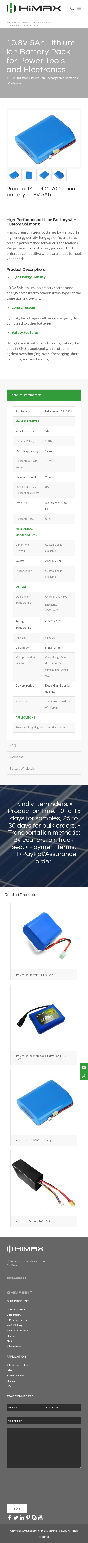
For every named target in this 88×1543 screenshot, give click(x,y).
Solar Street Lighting (17, 1364)
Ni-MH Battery (15, 1325)
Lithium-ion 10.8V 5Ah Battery (33, 1140)
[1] (28, 175)
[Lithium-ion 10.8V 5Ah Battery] (44, 1102)
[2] (43, 175)
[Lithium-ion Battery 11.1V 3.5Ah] (44, 936)
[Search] (70, 8)
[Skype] (34, 1517)
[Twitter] (16, 1517)
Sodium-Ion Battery (17, 1330)
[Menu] (79, 8)
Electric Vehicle (15, 1375)
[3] (59, 175)
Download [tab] (17, 757)
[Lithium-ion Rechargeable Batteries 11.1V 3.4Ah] (44, 1018)
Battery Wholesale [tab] (22, 768)
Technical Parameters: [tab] (25, 395)
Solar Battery (14, 1346)
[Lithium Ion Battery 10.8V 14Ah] (44, 1183)
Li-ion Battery (14, 1314)
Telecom (11, 1370)
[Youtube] (40, 1517)
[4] (44, 138)
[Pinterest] (28, 1517)
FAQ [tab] (13, 745)
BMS (9, 1341)
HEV (9, 1386)
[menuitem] (70, 8)
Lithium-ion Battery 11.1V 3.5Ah (34, 974)
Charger (11, 1335)
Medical (11, 1380)
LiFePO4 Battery (16, 1309)
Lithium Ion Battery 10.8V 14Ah (33, 1221)
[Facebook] (10, 1517)
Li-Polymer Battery (17, 1319)
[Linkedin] (22, 1517)
